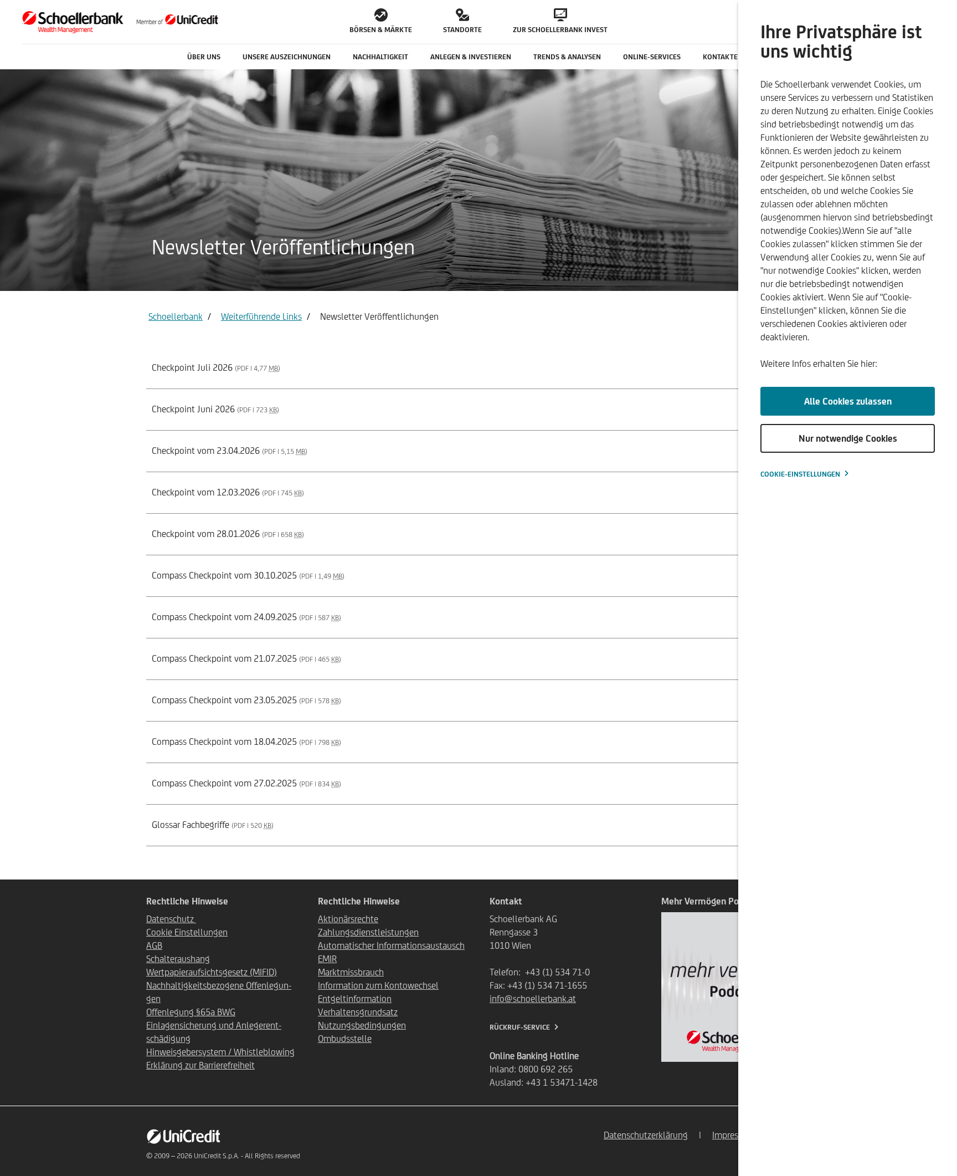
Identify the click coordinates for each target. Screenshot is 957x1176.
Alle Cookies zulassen (848, 401)
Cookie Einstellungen (187, 932)
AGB (154, 945)
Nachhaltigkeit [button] (380, 57)
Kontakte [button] (720, 57)
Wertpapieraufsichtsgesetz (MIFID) (211, 972)
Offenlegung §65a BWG (190, 1012)
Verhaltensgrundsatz (358, 1012)
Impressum (733, 1135)
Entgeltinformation (355, 998)
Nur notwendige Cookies (848, 438)
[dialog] (847, 588)
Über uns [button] (203, 57)
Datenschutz (171, 918)
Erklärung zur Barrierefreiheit (200, 1065)
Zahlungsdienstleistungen (368, 932)
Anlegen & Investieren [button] (470, 57)
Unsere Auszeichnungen (287, 57)
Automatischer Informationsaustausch (391, 945)
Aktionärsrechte (348, 918)
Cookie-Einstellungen (800, 474)
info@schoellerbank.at (533, 998)
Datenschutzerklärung (646, 1135)
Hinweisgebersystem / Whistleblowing (220, 1051)
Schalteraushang (178, 958)
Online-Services (652, 57)
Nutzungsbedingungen (362, 1025)
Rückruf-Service (520, 1027)
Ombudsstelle (345, 1038)
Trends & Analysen (567, 57)
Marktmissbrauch (351, 972)
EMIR (327, 958)
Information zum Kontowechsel (378, 985)
